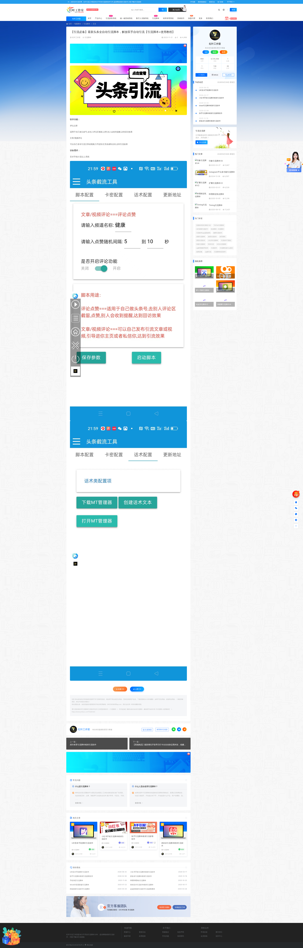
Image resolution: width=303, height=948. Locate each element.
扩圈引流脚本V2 (216, 183)
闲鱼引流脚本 (200, 244)
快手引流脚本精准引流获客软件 (142, 837)
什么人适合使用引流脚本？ (146, 786)
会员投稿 (204, 936)
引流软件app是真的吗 (203, 233)
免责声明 (180, 932)
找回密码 (180, 936)
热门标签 (220, 2)
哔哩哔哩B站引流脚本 (138, 880)
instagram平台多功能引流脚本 (222, 172)
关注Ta (202, 75)
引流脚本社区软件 (220, 252)
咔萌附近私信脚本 (216, 194)
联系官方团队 (164, 907)
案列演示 (219, 932)
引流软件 (214, 248)
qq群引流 (208, 252)
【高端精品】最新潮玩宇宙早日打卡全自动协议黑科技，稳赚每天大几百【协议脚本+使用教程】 (160, 744)
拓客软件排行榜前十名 (203, 225)
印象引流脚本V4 (216, 161)
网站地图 (89, 945)
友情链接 (142, 936)
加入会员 (176, 10)
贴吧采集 (199, 252)
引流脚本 (155, 18)
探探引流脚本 (200, 236)
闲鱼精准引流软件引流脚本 (80, 889)
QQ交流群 (202, 142)
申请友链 (204, 932)
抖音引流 (211, 244)
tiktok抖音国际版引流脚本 (79, 885)
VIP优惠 (192, 2)
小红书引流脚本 (213, 240)
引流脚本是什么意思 (226, 248)
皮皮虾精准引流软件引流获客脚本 (142, 889)
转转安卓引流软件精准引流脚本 (141, 885)
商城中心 (127, 932)
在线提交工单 (180, 907)
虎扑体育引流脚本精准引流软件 (83, 744)
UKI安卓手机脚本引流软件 (82, 843)
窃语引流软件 (200, 240)
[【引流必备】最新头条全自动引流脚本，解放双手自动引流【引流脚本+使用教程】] (128, 90)
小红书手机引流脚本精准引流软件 (113, 837)
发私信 (216, 75)
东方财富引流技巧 (202, 229)
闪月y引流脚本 (221, 244)
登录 (233, 10)
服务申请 (127, 936)
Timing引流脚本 (216, 205)
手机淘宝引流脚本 (76, 880)
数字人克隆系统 (142, 18)
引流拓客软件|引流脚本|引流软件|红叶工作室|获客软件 (90, 709)
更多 (200, 18)
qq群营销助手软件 (202, 248)
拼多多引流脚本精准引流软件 (172, 844)
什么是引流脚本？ (82, 786)
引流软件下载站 (226, 240)
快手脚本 (222, 236)
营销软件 (180, 18)
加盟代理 (191, 18)
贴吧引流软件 (212, 236)
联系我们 (209, 18)
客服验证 (165, 932)
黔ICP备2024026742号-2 (75, 945)
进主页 (229, 75)
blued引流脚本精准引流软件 (209, 105)
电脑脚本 (77, 24)
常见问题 (165, 936)
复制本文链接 (162, 729)
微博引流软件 (217, 233)
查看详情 (78, 803)
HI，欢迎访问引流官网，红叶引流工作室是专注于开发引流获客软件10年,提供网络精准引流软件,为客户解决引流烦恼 (104, 2)
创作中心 (219, 936)
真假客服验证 (202, 2)
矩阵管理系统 (168, 18)
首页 (89, 18)
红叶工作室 (76, 37)
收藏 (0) (121, 689)
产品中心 (98, 18)
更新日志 (212, 2)
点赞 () (138, 689)
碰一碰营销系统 (126, 18)
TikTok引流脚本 (219, 225)
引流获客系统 (111, 18)
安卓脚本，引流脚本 (217, 229)
